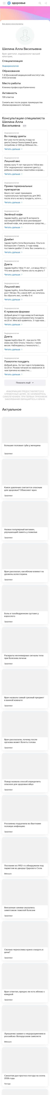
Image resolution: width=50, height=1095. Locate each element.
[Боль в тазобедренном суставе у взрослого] (25, 604)
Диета (8, 264)
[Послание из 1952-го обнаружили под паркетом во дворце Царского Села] (25, 856)
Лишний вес (12, 161)
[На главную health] (18, 3)
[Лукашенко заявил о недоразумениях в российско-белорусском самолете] (25, 1024)
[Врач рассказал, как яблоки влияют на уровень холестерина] (25, 562)
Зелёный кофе (13, 214)
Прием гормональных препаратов (18, 188)
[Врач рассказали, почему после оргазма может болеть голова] (25, 730)
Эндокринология (10, 66)
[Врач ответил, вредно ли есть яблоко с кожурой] (25, 982)
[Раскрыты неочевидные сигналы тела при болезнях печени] (25, 646)
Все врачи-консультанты (12, 24)
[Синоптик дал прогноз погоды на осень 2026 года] (25, 1066)
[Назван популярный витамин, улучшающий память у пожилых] (25, 520)
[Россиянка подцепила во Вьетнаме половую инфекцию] (25, 814)
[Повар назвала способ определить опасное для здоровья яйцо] (25, 772)
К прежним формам (16, 311)
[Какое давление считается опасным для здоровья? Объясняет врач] (25, 478)
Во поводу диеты (15, 136)
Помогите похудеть (16, 361)
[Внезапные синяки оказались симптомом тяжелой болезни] (25, 898)
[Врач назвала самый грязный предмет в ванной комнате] (25, 688)
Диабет (9, 239)
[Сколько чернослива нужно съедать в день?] (25, 940)
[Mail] (9, 3)
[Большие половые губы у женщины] (25, 436)
